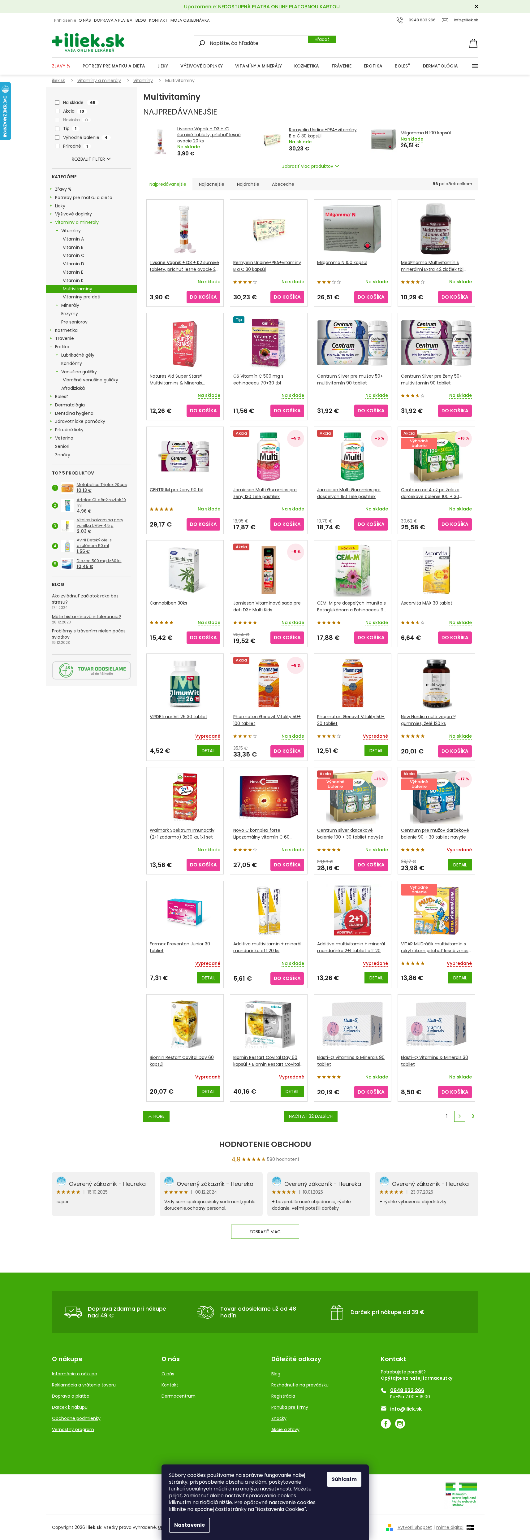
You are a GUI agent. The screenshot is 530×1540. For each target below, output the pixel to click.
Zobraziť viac (265, 1232)
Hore (159, 1116)
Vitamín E (73, 272)
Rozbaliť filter (88, 159)
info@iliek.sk (406, 1409)
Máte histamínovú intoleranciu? (86, 617)
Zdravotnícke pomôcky (80, 421)
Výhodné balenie (85, 137)
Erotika (62, 347)
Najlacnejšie (211, 184)
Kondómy (71, 363)
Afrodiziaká (73, 388)
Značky (62, 455)
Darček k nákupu (70, 1407)
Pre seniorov (74, 322)
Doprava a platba (113, 20)
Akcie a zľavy (285, 1429)
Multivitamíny (77, 289)
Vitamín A (73, 239)
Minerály (70, 305)
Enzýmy (69, 313)
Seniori (62, 446)
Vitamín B (73, 247)
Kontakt (170, 1385)
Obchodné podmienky (76, 1418)
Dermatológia (70, 405)
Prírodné (75, 146)
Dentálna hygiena (74, 413)
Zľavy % (63, 189)
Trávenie (64, 338)
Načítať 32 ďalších (311, 1116)
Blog (141, 20)
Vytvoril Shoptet (415, 1527)
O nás (168, 1374)
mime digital (448, 1527)
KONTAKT (158, 20)
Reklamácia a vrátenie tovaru (84, 1385)
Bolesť (61, 396)
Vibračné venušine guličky (90, 380)
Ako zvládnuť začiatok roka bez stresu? (85, 599)
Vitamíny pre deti (81, 297)
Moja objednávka (190, 20)
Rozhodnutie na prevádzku (300, 1385)
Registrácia (283, 1396)
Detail (208, 751)
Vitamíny (71, 231)
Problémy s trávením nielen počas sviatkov (89, 634)
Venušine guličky (79, 372)
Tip (69, 128)
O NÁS (85, 20)
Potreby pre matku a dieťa (83, 197)
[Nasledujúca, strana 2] (459, 1116)
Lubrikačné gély (77, 355)
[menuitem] (61, 66)
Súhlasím (344, 1479)
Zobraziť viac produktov (307, 166)
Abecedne (283, 184)
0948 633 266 (407, 1390)
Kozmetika (66, 330)
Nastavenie (189, 1525)
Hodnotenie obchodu (265, 1144)
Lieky (60, 206)
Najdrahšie (248, 184)
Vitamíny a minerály (77, 222)
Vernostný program (73, 1429)
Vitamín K (73, 280)
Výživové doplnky (73, 214)
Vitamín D (73, 264)
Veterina (64, 438)
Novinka (75, 120)
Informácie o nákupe (74, 1374)
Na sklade (79, 102)
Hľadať (322, 39)
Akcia (73, 111)
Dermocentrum (179, 1396)
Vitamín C (73, 255)
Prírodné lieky (69, 430)
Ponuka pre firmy (289, 1407)
